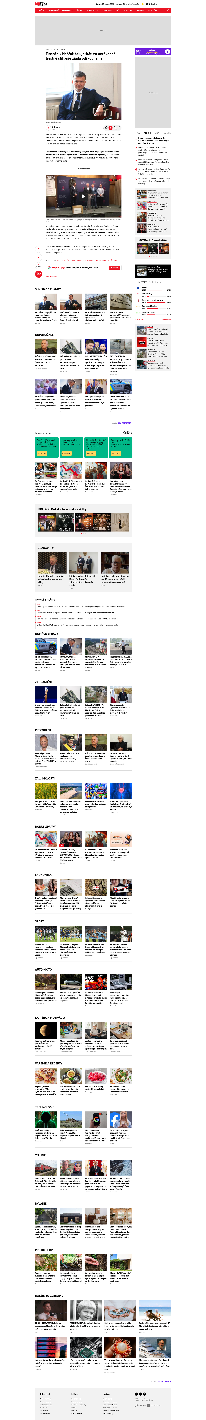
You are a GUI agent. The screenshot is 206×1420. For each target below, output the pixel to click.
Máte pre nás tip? (108, 1414)
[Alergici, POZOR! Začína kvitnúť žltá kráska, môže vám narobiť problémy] (46, 791)
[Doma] (138, 307)
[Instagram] (140, 1394)
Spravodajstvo (107, 1399)
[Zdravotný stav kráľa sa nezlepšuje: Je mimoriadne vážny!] (71, 742)
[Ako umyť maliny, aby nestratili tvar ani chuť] (96, 1076)
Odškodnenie (78, 260)
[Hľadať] (168, 10)
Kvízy (118, 10)
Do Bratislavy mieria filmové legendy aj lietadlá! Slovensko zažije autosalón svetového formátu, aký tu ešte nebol (46, 486)
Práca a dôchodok (90, 1051)
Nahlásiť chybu (51, 276)
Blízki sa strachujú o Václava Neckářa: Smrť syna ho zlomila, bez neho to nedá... (121, 757)
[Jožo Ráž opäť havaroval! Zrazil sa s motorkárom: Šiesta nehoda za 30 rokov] (96, 742)
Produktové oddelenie (110, 1402)
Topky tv (128, 10)
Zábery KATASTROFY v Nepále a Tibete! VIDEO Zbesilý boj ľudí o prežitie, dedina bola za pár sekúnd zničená (95, 710)
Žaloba (114, 260)
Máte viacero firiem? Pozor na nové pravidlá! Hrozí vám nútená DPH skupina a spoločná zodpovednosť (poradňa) (70, 903)
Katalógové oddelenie (110, 1408)
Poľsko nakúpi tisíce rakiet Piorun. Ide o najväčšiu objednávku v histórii (70, 1134)
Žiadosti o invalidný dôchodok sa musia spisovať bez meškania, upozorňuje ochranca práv (96, 1045)
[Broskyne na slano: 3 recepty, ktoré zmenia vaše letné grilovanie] (121, 1076)
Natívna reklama (76, 1414)
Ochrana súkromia (45, 1402)
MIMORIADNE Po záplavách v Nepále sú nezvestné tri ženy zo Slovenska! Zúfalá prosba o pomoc (95, 662)
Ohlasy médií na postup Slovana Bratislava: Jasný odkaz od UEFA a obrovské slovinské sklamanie (70, 949)
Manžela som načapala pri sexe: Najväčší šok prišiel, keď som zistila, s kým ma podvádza (157, 271)
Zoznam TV (46, 548)
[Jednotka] (138, 300)
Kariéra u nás (44, 1408)
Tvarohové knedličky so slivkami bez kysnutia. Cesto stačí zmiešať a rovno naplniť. (70, 1090)
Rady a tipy (88, 1092)
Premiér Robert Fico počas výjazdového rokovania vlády (51, 579)
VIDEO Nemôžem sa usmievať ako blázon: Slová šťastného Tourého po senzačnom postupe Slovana (120, 949)
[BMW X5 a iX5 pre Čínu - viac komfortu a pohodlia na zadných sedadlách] (71, 982)
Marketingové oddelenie (111, 1411)
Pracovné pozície (43, 433)
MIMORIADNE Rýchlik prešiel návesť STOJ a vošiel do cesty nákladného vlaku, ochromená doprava (157, 342)
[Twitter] (144, 1394)
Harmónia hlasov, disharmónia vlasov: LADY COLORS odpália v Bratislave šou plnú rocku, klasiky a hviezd (121, 486)
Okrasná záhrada (115, 1284)
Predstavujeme (39, 1003)
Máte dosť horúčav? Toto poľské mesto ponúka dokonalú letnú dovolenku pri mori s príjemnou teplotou (70, 806)
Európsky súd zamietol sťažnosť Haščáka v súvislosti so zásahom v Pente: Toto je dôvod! (70, 316)
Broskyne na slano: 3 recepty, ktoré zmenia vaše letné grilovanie (119, 1089)
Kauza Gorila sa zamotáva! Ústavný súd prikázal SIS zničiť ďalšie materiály (120, 316)
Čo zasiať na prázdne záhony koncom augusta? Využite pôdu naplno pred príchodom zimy (96, 1277)
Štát (69, 260)
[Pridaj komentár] (38, 249)
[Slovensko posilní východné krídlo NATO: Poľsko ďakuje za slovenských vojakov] (121, 694)
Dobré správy (45, 827)
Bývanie (41, 1203)
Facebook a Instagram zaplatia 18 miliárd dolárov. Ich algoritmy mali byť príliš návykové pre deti (120, 1135)
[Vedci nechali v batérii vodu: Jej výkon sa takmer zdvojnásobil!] (96, 791)
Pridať (115, 268)
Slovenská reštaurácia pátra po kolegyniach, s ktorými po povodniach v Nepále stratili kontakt (70, 1182)
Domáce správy (46, 634)
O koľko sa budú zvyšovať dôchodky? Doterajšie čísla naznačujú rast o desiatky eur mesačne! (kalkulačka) (46, 903)
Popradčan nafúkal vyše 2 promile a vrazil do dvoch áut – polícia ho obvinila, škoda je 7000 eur (121, 661)
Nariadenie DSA (45, 1414)
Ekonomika (107, 10)
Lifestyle (140, 10)
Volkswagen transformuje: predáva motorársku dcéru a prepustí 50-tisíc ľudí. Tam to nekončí (119, 997)
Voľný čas (152, 10)
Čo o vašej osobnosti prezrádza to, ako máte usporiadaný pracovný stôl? (119, 1045)
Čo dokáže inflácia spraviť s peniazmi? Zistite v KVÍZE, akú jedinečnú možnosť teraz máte (71, 485)
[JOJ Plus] (138, 313)
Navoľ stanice (139, 320)
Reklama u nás (76, 1399)
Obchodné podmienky (78, 1405)
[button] (110, 128)
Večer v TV (155, 282)
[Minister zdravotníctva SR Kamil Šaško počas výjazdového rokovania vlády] (83, 563)
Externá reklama (76, 1402)
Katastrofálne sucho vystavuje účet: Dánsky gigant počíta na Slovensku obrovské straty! (95, 903)
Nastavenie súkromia (46, 1405)
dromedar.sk (63, 815)
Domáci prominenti (41, 766)
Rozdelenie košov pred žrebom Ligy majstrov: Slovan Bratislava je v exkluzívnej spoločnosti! (95, 948)
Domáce (40, 10)
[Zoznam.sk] (141, 1406)
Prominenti (67, 10)
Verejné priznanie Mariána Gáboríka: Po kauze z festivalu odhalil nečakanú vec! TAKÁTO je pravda (76, 619)
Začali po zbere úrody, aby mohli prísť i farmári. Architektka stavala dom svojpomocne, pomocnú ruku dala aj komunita (121, 1232)
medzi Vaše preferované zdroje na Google (75, 268)
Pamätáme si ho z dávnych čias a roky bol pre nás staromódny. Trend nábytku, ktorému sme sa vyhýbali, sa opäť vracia (95, 1232)
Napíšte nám (44, 1411)
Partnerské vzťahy (154, 267)
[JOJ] (138, 294)
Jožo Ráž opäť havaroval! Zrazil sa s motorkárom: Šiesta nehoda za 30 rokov (95, 757)
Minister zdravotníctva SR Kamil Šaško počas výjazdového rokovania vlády (82, 580)
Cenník (73, 1408)
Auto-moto (43, 969)
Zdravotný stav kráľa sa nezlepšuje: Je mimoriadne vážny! (69, 756)
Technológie (44, 1107)
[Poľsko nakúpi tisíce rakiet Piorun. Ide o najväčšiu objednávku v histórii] (71, 1119)
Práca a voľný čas (40, 1051)
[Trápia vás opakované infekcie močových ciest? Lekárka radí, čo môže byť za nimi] (121, 791)
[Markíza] (138, 288)
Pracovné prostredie (66, 1051)
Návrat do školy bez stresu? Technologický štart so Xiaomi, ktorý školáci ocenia (119, 853)
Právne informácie (46, 1399)
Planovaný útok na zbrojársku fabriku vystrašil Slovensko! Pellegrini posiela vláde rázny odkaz (75, 612)
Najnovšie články (45, 599)
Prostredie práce (115, 1051)
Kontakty (107, 1394)
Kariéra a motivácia (50, 1018)
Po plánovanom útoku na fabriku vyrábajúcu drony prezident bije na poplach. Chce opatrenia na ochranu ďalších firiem (96, 1183)
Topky (58, 49)
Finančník (61, 260)
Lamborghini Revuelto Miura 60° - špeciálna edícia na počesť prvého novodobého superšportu (46, 996)
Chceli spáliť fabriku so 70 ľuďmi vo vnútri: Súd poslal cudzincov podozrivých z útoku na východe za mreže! (81, 606)
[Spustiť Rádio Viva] (152, 50)
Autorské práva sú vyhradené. (144, 1401)
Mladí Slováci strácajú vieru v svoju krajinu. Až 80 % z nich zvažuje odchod (120, 902)
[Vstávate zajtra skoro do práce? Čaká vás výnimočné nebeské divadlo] (46, 1030)
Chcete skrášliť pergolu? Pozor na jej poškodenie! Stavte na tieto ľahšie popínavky (120, 1277)
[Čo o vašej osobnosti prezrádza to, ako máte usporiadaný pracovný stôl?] (121, 1030)
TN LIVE (40, 1155)
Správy (40, 585)
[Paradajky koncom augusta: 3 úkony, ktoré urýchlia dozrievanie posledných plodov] (46, 1262)
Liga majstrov (39, 958)
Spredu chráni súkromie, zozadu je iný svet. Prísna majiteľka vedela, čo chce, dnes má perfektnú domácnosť (46, 1232)
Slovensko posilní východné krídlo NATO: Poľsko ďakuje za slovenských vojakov (120, 709)
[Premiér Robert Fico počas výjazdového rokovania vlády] (52, 563)
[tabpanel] (153, 161)
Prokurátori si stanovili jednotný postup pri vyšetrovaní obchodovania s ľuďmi (95, 316)
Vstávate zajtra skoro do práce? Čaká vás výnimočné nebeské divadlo (45, 1045)
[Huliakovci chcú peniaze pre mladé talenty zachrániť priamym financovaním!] (115, 563)
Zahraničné (53, 10)
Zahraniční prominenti (67, 761)
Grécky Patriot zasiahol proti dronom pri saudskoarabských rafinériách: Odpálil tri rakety (70, 710)
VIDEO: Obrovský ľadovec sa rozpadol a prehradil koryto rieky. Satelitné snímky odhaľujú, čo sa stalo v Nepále (120, 1183)
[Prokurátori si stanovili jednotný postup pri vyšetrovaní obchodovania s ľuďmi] (96, 302)
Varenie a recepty (48, 1063)
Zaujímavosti (92, 10)
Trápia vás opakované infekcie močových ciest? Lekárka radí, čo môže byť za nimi (121, 805)
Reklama (74, 1394)
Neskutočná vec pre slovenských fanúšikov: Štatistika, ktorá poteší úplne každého (95, 485)
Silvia (125, 4)
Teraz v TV (141, 282)
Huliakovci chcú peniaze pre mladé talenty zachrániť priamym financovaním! (115, 579)
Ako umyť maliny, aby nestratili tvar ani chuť (94, 1087)
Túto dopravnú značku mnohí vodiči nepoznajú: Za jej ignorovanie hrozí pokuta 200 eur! (158, 365)
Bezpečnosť (38, 1141)
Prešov (112, 667)
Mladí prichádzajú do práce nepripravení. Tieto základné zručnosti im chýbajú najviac (71, 1045)
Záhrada (37, 1284)
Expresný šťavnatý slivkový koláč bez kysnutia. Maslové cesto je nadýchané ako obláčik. (46, 1090)
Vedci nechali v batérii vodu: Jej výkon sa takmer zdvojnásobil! (96, 804)
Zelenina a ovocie (90, 1284)
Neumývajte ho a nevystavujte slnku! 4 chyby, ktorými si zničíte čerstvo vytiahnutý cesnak (71, 1277)
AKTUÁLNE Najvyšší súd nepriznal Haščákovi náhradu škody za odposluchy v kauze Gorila (46, 316)
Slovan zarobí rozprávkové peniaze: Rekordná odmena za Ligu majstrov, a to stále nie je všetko (46, 949)
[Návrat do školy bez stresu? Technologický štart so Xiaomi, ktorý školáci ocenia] (121, 839)
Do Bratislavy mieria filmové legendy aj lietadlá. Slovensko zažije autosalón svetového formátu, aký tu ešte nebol (96, 997)
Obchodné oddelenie (110, 1405)
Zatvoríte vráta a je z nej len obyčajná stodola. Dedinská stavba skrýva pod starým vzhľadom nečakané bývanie (70, 1232)
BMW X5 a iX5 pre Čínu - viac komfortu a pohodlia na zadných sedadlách (70, 995)
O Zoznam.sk (45, 1394)
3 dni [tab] (157, 132)
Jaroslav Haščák (102, 260)
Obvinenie (90, 260)
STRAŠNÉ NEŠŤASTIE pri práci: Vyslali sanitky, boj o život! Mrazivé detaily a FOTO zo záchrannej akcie (78, 625)
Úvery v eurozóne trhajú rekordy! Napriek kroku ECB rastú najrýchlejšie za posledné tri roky (46, 709)
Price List (74, 1411)
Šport (79, 10)
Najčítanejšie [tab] (144, 132)
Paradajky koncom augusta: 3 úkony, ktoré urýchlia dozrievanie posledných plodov (45, 1277)
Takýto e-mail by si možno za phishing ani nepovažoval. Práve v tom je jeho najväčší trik (46, 1134)
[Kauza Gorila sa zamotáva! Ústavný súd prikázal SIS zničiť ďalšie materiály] (121, 302)
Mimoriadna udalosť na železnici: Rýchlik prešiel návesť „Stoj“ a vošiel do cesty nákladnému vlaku (45, 1182)
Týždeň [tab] (167, 132)
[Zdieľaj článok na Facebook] (38, 257)
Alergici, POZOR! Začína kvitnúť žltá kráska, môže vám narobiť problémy (45, 804)
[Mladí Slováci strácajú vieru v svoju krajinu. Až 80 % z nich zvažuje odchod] (121, 887)
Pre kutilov (44, 1250)
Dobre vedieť (39, 494)
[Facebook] (136, 1394)
